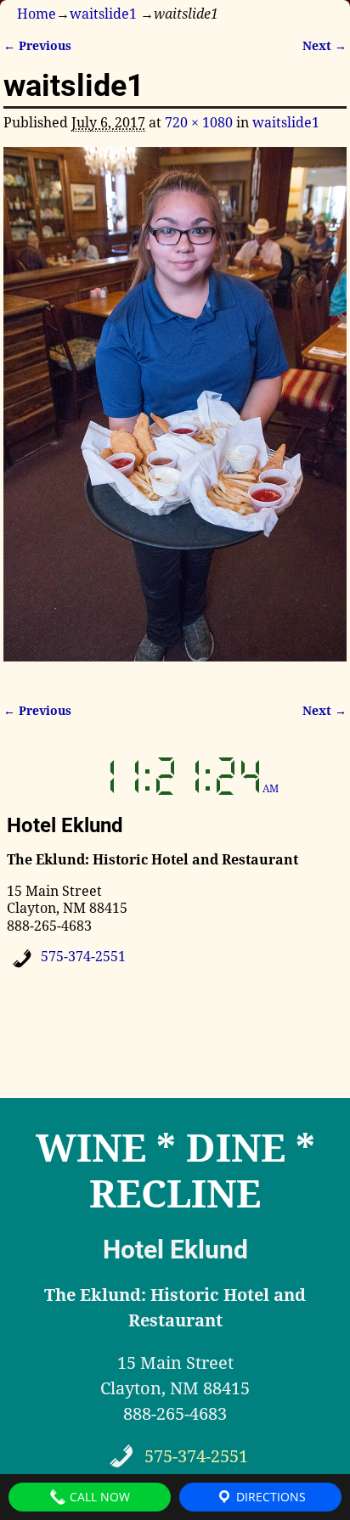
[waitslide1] (175, 414)
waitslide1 (103, 14)
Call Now (98, 1497)
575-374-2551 (83, 957)
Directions (269, 1497)
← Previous (37, 46)
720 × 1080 (199, 123)
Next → (324, 46)
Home (36, 14)
